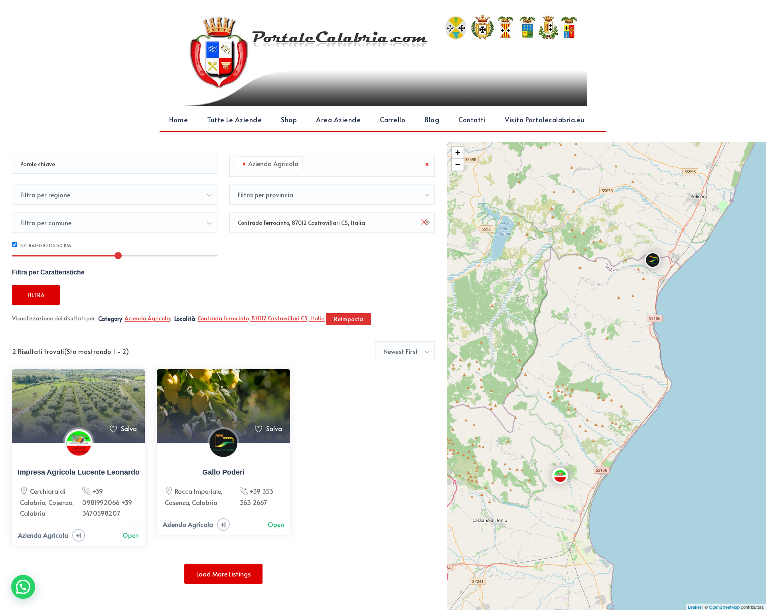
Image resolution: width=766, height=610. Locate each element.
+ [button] (457, 152)
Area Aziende (338, 119)
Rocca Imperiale (198, 491)
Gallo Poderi (223, 472)
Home (178, 119)
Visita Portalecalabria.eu (544, 119)
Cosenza (60, 502)
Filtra (36, 295)
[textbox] (307, 163)
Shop (289, 119)
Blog (431, 119)
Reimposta (348, 319)
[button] (23, 587)
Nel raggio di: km (45, 245)
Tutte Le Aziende (234, 119)
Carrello (392, 119)
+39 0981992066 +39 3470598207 (107, 502)
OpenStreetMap (724, 607)
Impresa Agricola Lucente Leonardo (79, 472)
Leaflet (694, 607)
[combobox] (332, 165)
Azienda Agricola (43, 535)
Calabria (32, 513)
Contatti (472, 119)
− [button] (457, 164)
